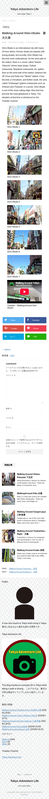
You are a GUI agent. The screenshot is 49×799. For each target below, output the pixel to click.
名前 (9, 408)
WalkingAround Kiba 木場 (29, 493)
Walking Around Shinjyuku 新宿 (23, 569)
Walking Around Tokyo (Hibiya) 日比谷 (19, 715)
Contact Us (28, 774)
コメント (11, 375)
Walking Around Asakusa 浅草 (16, 729)
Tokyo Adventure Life (24, 9)
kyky (12, 355)
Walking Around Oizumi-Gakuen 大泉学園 (21, 721)
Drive (4, 742)
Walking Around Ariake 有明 (30, 550)
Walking (7, 349)
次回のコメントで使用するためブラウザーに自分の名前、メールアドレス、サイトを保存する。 (24, 443)
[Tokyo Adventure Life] (24, 603)
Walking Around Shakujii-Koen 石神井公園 (21, 710)
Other (4, 744)
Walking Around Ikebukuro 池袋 (23, 572)
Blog (19, 774)
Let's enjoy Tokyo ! (24, 786)
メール (10, 418)
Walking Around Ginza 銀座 (14, 726)
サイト (8, 427)
